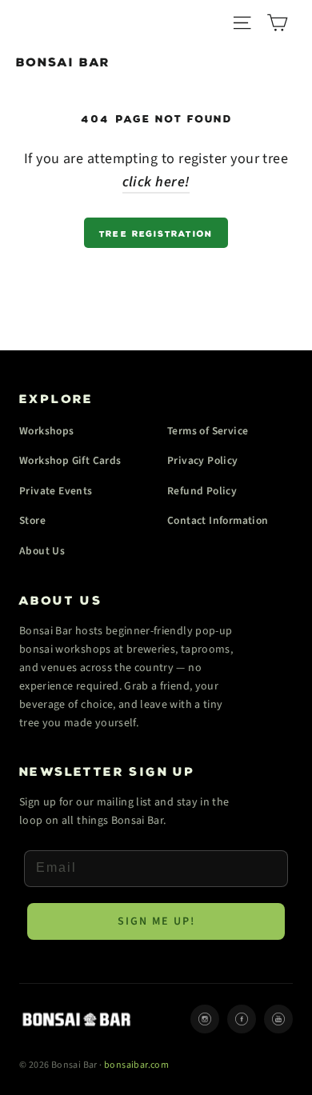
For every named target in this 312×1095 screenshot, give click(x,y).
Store (32, 520)
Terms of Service (207, 430)
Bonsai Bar (63, 60)
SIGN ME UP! (156, 921)
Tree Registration (156, 232)
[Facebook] (241, 1019)
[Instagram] (204, 1019)
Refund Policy (202, 490)
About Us (42, 550)
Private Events (56, 490)
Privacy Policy (202, 460)
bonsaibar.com (136, 1065)
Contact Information (218, 520)
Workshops (46, 430)
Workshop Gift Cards (70, 460)
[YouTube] (278, 1019)
